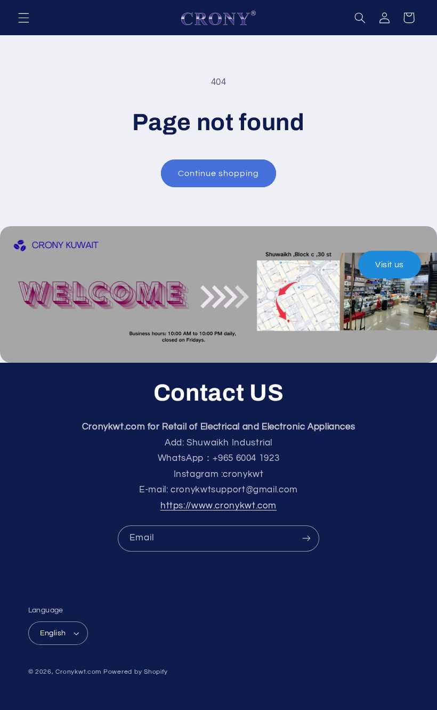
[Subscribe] (306, 538)
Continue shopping (219, 173)
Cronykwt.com (78, 672)
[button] (23, 17)
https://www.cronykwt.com (218, 505)
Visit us (389, 264)
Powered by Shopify (135, 672)
